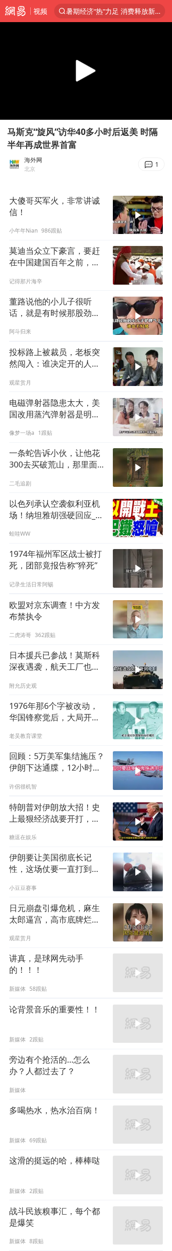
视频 (40, 11)
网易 (15, 11)
